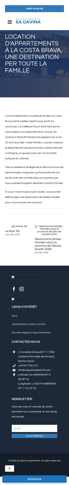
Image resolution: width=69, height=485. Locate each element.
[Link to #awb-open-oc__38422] (9, 22)
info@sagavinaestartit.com (34, 370)
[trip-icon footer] (18, 299)
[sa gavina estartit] (28, 17)
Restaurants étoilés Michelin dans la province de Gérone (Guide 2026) (48, 244)
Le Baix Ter (12, 231)
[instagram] (21, 289)
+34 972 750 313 (28, 365)
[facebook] (14, 289)
